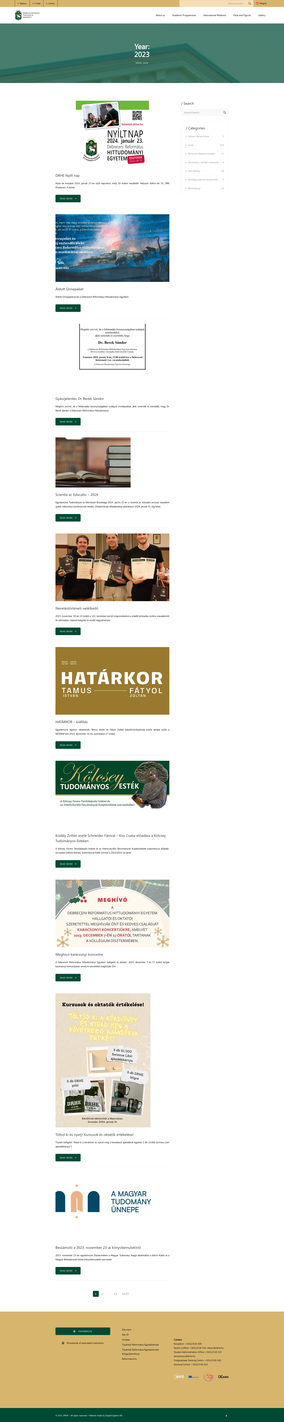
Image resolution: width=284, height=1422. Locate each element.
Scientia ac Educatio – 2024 (76, 494)
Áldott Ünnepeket (69, 288)
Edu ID (125, 1334)
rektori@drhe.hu (215, 1347)
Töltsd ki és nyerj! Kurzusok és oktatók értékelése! (94, 1134)
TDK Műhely (206, 171)
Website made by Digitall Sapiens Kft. (106, 1415)
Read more (67, 198)
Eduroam (126, 1329)
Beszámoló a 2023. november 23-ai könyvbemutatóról (98, 1247)
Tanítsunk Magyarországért (206, 153)
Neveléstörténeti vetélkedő (76, 608)
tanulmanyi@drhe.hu (184, 1356)
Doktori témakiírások (206, 136)
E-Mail (37, 3)
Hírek (206, 145)
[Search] (249, 3)
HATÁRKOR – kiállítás (71, 721)
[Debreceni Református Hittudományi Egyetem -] (27, 15)
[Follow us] (226, 1416)
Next (125, 1293)
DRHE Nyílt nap (67, 175)
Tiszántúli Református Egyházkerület (140, 1344)
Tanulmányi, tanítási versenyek (206, 162)
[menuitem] (261, 3)
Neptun (23, 3)
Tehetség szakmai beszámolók (206, 179)
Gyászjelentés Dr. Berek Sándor (79, 398)
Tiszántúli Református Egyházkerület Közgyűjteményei (140, 1351)
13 (115, 1293)
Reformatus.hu (129, 1358)
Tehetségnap (206, 188)
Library (51, 3)
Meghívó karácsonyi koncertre (79, 954)
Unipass (126, 1339)
